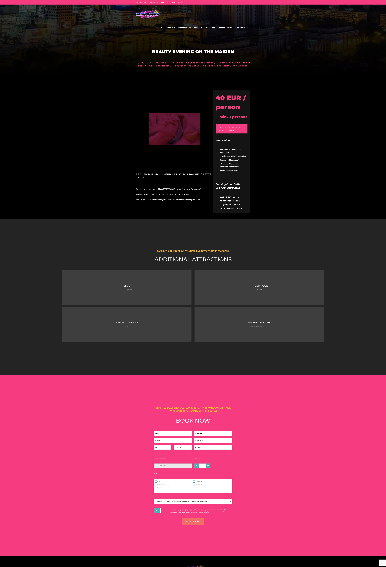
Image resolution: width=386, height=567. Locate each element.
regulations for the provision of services (196, 509)
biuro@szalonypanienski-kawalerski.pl (170, 2)
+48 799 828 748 (149, 2)
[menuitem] (231, 27)
